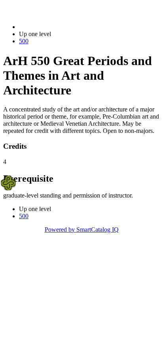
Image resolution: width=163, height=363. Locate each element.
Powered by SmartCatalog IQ (82, 229)
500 (23, 41)
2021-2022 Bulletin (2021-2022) (59, 26)
